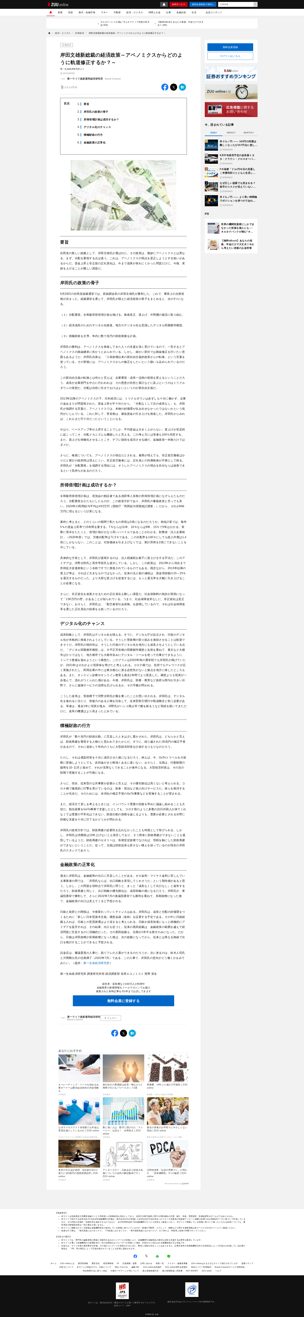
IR (118, 1263)
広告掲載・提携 (129, 1263)
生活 (194, 12)
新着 (60, 12)
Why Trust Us (121, 1267)
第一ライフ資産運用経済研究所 (85, 78)
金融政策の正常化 (95, 142)
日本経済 (66, 45)
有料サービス (178, 4)
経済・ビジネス (134, 12)
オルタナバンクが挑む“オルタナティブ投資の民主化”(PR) (125, 23)
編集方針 (135, 1267)
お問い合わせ (146, 1263)
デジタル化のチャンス (97, 126)
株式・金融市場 (87, 12)
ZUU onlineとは (67, 1263)
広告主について (66, 1267)
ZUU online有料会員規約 (176, 1267)
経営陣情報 (108, 1263)
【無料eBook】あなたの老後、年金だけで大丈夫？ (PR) (180, 23)
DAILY (214, 132)
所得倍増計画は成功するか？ (101, 119)
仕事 (168, 12)
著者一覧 (160, 1263)
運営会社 (96, 1263)
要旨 (86, 103)
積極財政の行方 (93, 134)
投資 (70, 12)
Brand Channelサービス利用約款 (230, 1267)
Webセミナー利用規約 (201, 1267)
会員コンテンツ (214, 12)
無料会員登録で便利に (203, 4)
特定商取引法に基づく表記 (95, 1271)
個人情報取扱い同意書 (172, 1271)
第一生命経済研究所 (96, 963)
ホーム (53, 1263)
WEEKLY (231, 132)
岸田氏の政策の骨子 (96, 111)
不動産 (117, 12)
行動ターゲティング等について (125, 1271)
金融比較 (181, 12)
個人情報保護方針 (150, 1271)
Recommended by (173, 1183)
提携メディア (248, 1263)
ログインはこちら (230, 56)
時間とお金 (155, 12)
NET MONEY (192, 1271)
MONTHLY (249, 132)
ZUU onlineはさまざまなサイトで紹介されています (214, 1263)
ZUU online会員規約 (152, 1267)
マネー (104, 12)
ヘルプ (218, 1271)
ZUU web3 (207, 1271)
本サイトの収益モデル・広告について (94, 1267)
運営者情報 (83, 1263)
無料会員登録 (230, 47)
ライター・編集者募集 (177, 1263)
